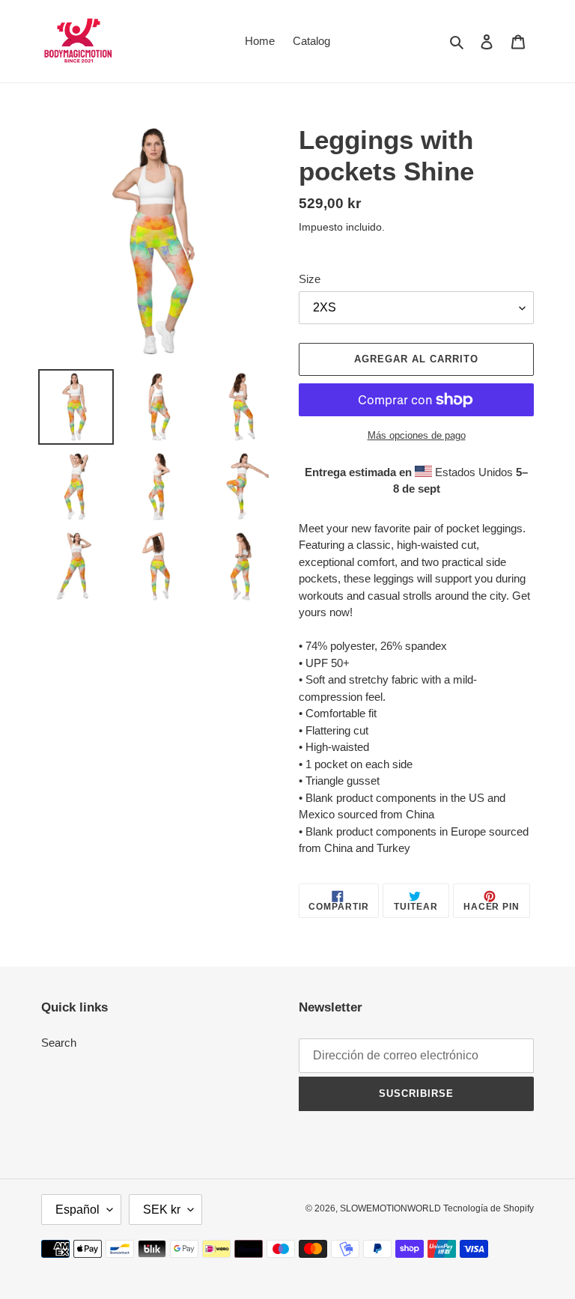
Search (58, 1042)
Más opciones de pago (417, 435)
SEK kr (161, 1209)
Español (77, 1209)
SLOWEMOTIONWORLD (391, 1208)
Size (309, 279)
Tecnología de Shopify (488, 1208)
